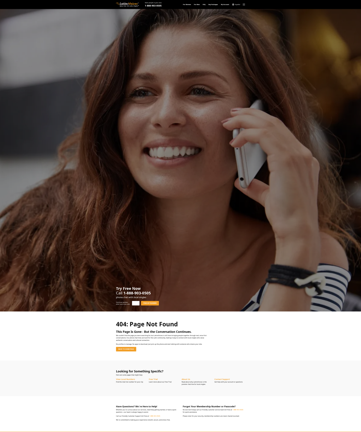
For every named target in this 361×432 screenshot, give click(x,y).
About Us (186, 379)
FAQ (204, 4)
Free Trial (153, 379)
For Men (197, 4)
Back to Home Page (126, 349)
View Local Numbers (125, 379)
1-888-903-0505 (153, 5)
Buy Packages (213, 4)
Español (237, 4)
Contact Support (222, 379)
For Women (187, 4)
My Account (225, 4)
